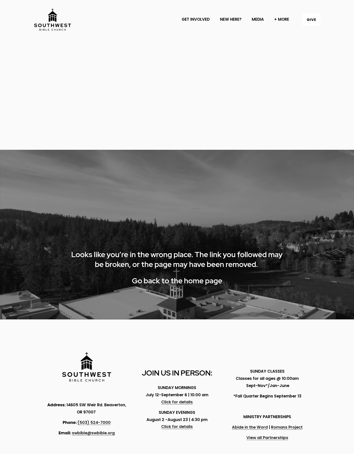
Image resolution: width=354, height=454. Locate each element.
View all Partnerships (267, 437)
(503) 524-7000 (94, 422)
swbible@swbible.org (93, 433)
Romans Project (287, 427)
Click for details (177, 402)
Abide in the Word (250, 427)
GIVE (311, 19)
